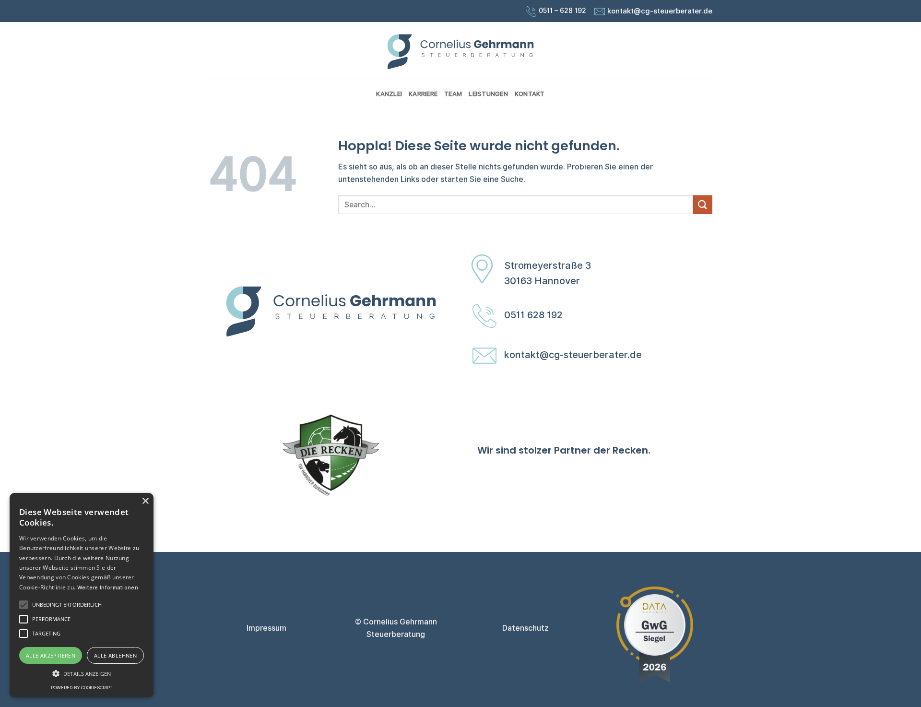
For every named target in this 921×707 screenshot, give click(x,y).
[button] (81, 673)
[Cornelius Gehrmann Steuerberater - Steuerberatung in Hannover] (460, 51)
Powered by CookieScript (81, 687)
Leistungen (488, 93)
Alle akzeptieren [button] (50, 655)
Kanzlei (389, 93)
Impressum (266, 628)
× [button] (145, 501)
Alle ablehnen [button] (115, 655)
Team (453, 93)
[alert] (82, 595)
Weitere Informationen (107, 587)
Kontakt (530, 93)
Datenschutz (525, 628)
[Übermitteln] (702, 204)
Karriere (423, 93)
